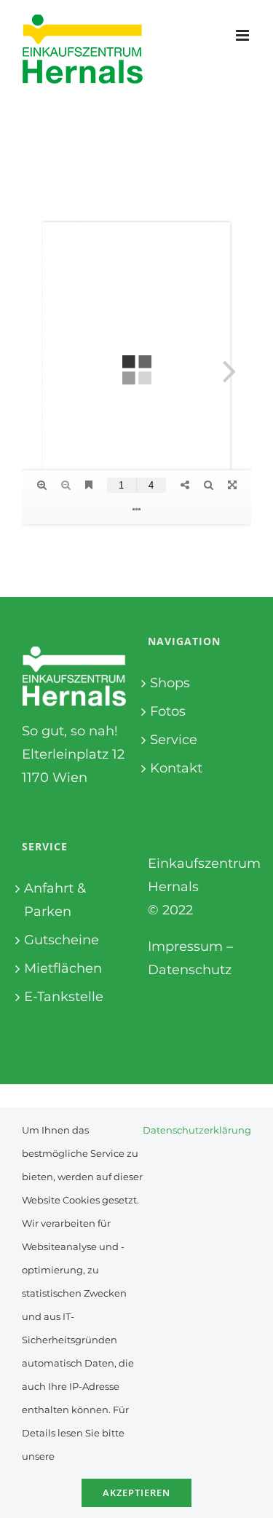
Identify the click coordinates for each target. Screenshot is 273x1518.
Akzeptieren (136, 1492)
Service (173, 740)
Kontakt (176, 768)
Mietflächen (63, 968)
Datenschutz (190, 970)
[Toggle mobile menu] (243, 35)
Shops (170, 683)
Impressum (185, 946)
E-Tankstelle (63, 997)
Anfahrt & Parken (55, 900)
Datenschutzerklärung (197, 1130)
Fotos (168, 711)
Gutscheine (61, 940)
